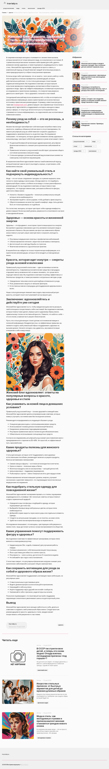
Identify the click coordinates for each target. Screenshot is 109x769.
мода (17, 8)
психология (31, 8)
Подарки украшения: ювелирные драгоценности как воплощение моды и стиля (93, 77)
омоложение (94, 151)
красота (11, 12)
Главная (4, 12)
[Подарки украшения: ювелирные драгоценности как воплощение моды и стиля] (76, 76)
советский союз (42, 670)
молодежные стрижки (44, 738)
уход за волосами (8, 8)
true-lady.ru (24, 764)
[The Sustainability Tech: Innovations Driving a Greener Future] (18, 658)
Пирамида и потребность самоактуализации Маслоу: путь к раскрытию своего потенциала (94, 88)
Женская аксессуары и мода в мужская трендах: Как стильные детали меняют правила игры (93, 65)
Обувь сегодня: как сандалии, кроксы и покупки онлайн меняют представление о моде (94, 100)
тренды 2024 (41, 8)
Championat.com (20, 105)
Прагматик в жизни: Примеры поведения (92, 124)
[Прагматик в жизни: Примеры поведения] (76, 124)
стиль (23, 8)
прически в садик (43, 703)
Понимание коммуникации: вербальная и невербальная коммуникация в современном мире (92, 113)
